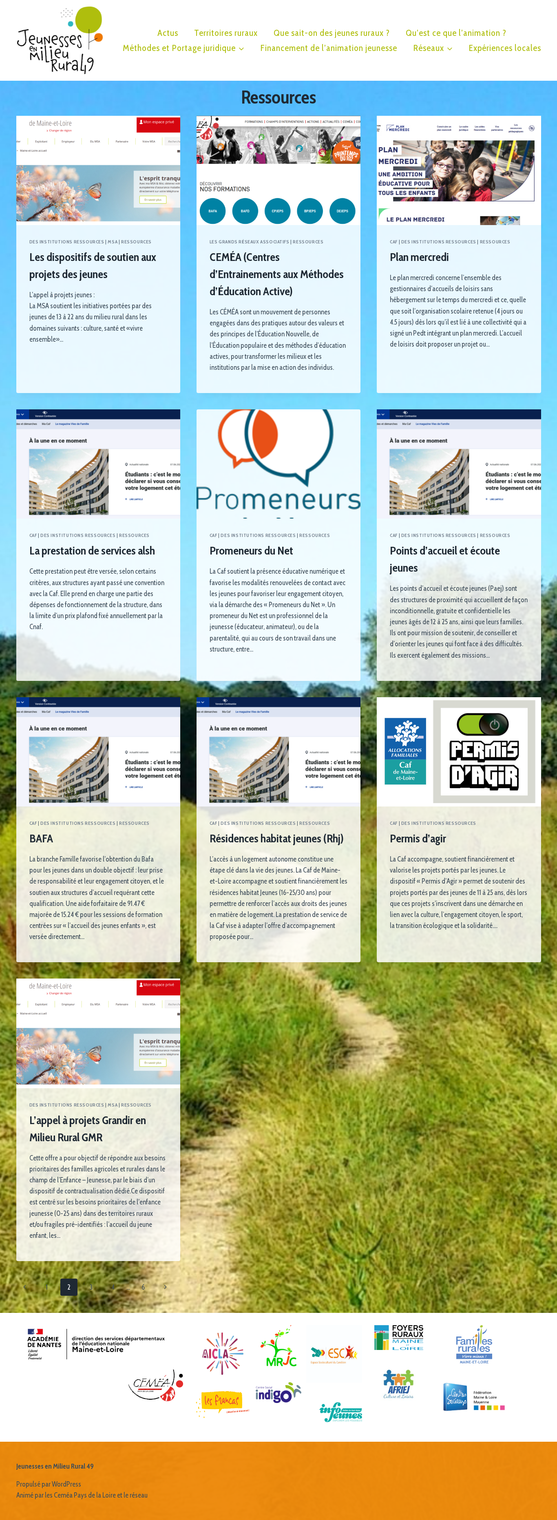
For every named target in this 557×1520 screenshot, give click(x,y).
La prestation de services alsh (92, 550)
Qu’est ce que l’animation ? (456, 32)
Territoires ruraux (226, 32)
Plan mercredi (419, 257)
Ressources (136, 242)
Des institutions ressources (66, 242)
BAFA (41, 838)
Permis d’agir (418, 838)
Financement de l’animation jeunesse (329, 47)
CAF (394, 242)
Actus (167, 32)
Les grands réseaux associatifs (250, 242)
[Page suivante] (165, 1287)
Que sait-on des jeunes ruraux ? (332, 32)
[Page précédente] (25, 1287)
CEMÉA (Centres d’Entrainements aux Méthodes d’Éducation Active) (277, 274)
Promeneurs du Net (251, 550)
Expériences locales (505, 47)
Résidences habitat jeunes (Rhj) (277, 838)
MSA (112, 242)
